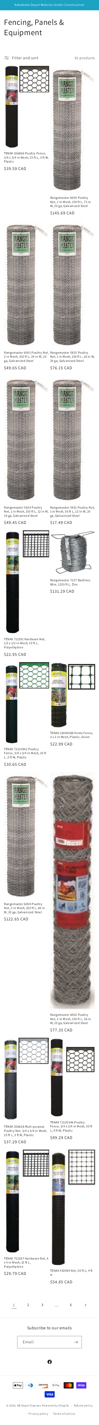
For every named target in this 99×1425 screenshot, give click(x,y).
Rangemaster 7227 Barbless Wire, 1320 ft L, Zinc (70, 582)
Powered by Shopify (55, 1405)
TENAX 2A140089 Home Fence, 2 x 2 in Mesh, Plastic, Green (71, 735)
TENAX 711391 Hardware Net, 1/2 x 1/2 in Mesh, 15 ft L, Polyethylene (25, 643)
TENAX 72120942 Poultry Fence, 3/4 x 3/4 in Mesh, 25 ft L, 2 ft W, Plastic (25, 753)
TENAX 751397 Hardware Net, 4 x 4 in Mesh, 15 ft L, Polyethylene (26, 1262)
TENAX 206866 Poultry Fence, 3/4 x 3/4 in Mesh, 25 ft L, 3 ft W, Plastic (26, 157)
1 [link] (14, 1304)
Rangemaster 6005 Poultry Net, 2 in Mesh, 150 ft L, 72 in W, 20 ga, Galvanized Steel (70, 202)
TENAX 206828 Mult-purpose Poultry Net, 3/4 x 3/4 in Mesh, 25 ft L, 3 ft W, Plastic (25, 1130)
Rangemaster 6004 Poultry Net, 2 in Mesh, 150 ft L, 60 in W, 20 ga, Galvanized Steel (24, 908)
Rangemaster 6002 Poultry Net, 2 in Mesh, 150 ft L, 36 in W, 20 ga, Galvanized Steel (70, 1019)
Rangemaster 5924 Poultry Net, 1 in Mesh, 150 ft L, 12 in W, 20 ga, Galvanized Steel (26, 511)
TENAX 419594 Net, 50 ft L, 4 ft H (71, 1273)
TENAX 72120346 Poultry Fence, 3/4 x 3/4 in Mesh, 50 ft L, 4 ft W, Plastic (71, 1126)
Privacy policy (38, 1413)
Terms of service (64, 1413)
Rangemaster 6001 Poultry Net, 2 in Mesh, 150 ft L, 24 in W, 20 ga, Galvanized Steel (26, 357)
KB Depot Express (29, 1405)
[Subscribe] (76, 1342)
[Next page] (85, 1305)
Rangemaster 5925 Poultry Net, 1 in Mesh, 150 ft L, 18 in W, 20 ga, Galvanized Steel (72, 357)
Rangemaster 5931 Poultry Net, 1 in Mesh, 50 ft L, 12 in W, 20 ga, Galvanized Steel (72, 511)
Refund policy (83, 1405)
